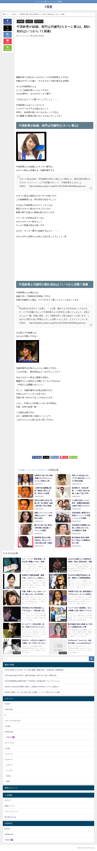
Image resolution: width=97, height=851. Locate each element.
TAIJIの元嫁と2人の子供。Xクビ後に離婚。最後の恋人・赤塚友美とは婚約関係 (34, 670)
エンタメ (29, 21)
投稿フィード (10, 806)
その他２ (21, 21)
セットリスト (10, 743)
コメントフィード (11, 811)
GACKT (7, 704)
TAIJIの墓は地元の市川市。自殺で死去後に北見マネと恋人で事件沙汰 (30, 675)
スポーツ (9, 765)
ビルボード (39, 21)
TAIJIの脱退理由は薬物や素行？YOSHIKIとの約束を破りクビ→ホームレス (32, 681)
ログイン (8, 800)
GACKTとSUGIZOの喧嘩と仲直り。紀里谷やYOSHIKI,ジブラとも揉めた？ (32, 686)
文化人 (8, 776)
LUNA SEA (9, 709)
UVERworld (9, 732)
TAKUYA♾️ (10, 737)
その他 (7, 748)
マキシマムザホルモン (13, 720)
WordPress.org (10, 817)
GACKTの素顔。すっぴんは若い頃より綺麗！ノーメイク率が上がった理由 (32, 692)
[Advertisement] (35, 58)
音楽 (7, 781)
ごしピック (9, 754)
